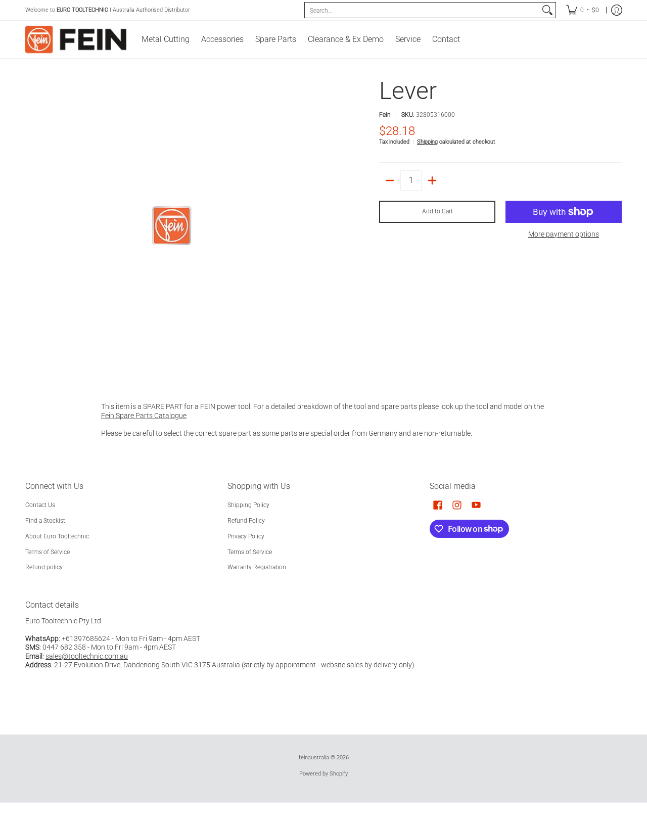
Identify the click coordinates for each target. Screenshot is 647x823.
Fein (385, 114)
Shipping (427, 142)
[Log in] (617, 10)
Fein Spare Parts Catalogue (144, 416)
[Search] (547, 10)
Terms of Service (47, 552)
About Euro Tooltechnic (57, 536)
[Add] (432, 180)
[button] (438, 504)
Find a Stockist (45, 520)
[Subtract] (389, 180)
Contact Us (40, 505)
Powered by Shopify (323, 773)
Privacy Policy (245, 536)
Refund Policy (246, 520)
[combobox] (422, 10)
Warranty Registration (256, 567)
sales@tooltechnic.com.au (86, 656)
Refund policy (44, 567)
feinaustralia (314, 757)
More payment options (563, 234)
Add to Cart (437, 211)
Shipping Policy (248, 505)
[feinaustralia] (75, 39)
